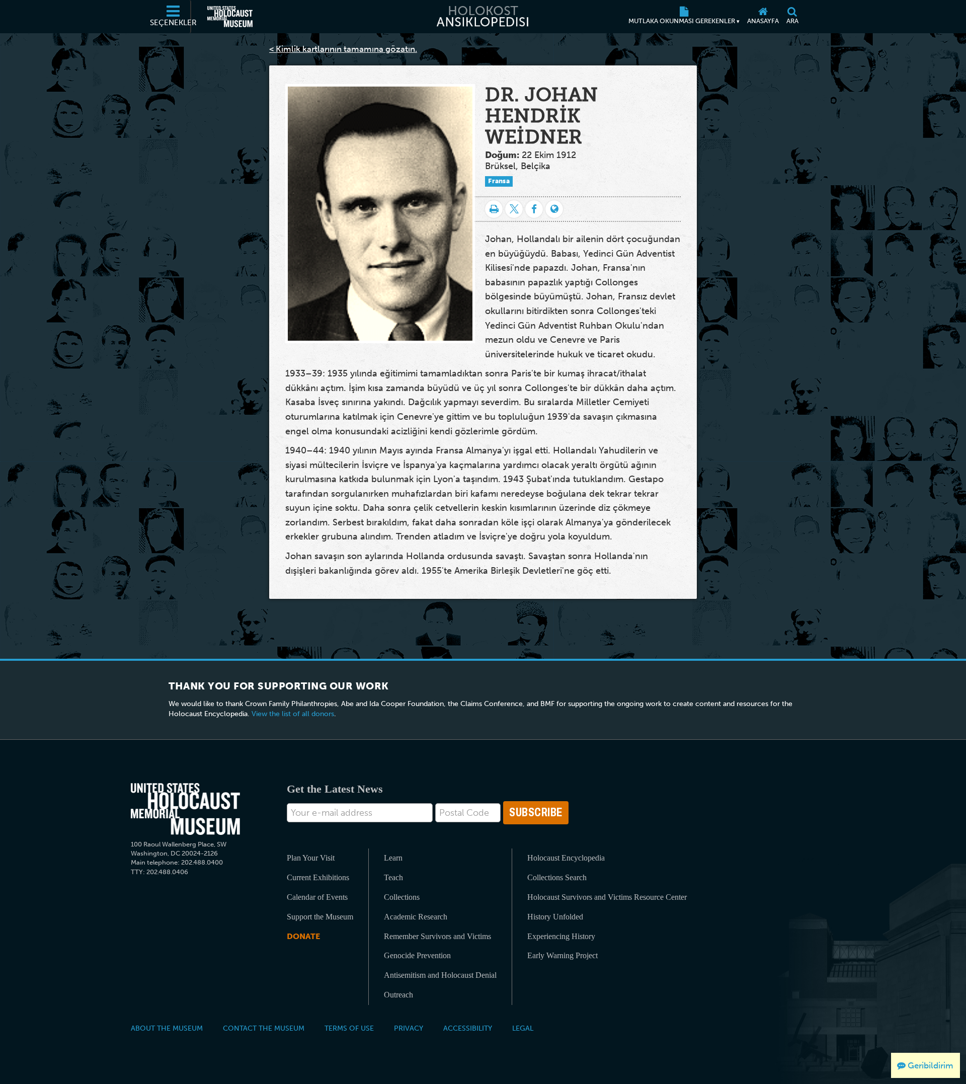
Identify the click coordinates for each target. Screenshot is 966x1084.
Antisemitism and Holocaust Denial (440, 975)
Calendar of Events (317, 897)
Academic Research (415, 916)
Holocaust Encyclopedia (566, 858)
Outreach (398, 994)
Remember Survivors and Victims (437, 936)
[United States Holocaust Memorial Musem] (185, 809)
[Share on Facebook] (534, 209)
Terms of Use (349, 1028)
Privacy (408, 1028)
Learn (393, 858)
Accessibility (467, 1028)
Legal (522, 1028)
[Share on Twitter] (514, 209)
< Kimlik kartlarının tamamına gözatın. (343, 49)
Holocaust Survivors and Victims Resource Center (607, 897)
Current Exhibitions (318, 877)
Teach (393, 877)
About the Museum (167, 1028)
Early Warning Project (562, 955)
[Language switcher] (554, 209)
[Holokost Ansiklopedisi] (483, 16)
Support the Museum (320, 916)
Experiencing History (561, 936)
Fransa (499, 181)
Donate (303, 936)
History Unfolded (555, 916)
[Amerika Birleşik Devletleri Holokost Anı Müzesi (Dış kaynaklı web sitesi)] (230, 16)
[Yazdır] (494, 209)
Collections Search (557, 877)
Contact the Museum (263, 1028)
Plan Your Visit (311, 858)
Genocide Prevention (417, 955)
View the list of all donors (293, 714)
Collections (402, 897)
